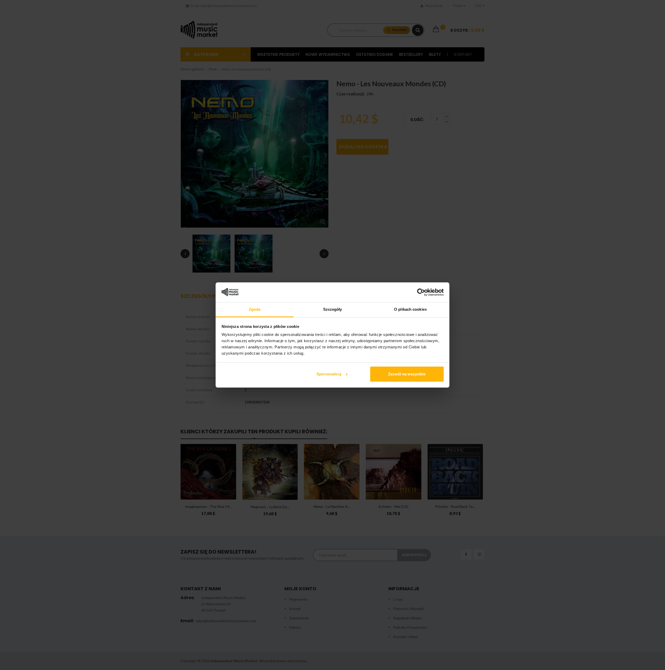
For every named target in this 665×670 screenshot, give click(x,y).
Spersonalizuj (328, 374)
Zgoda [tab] (255, 309)
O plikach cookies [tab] (410, 309)
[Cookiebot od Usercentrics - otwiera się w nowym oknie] (421, 292)
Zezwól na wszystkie (406, 374)
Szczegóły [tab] (332, 309)
